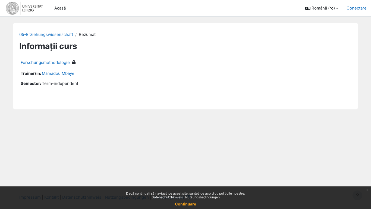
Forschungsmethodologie (45, 62)
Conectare (357, 8)
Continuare (185, 204)
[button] (322, 8)
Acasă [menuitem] (60, 8)
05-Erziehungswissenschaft (46, 34)
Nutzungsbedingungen (202, 197)
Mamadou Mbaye (58, 73)
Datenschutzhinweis (168, 197)
